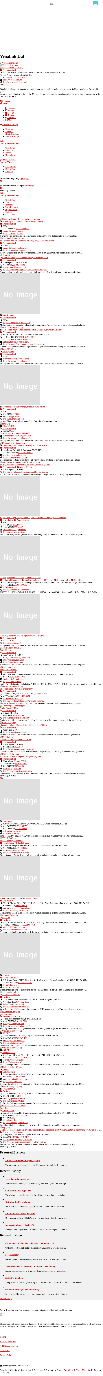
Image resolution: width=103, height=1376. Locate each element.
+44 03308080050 (27, 925)
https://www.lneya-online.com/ (16, 590)
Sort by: (9, 143)
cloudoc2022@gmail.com (14, 927)
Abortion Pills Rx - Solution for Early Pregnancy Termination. (28, 241)
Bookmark (6, 101)
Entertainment (8, 1052)
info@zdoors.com (11, 985)
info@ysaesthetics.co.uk (13, 850)
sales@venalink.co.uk (12, 80)
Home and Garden (10, 978)
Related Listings (12, 134)
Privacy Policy (6, 1355)
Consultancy (7, 901)
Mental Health (25, 467)
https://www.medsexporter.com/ (16, 322)
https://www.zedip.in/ (12, 681)
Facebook (11, 108)
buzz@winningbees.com (13, 1023)
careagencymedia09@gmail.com (17, 908)
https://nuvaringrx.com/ (13, 233)
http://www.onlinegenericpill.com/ (17, 771)
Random (9, 150)
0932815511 (19, 1096)
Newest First (10, 167)
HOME (3, 1337)
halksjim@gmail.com (12, 768)
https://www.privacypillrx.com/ (16, 361)
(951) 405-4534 (23, 696)
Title (7, 202)
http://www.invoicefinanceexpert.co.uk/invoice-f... (24, 1142)
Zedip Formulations (8, 669)
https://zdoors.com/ (11, 987)
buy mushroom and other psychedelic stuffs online (23, 407)
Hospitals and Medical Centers (15, 843)
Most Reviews (11, 207)
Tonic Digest (5, 650)
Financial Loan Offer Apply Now (20, 1213)
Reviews (9, 129)
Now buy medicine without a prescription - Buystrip (22, 636)
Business (6, 920)
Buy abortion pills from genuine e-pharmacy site (20, 756)
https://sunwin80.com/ (12, 1081)
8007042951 (19, 715)
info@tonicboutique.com (13, 660)
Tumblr (10, 115)
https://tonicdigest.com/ (13, 662)
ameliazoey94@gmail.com (14, 529)
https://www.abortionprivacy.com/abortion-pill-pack (25, 270)
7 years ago (24, 178)
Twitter (10, 110)
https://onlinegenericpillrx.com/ (16, 718)
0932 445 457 (21, 1057)
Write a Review (9, 160)
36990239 (16, 414)
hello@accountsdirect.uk (13, 1004)
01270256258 (21, 826)
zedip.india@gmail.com (13, 679)
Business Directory (8, 1341)
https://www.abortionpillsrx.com (17, 250)
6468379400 (19, 265)
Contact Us (5, 1350)
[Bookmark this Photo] (0, 181)
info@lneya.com (10, 587)
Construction (8, 1110)
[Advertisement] (51, 32)
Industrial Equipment (11, 580)
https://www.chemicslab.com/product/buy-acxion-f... (25, 472)
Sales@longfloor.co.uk (13, 1120)
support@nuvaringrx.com (14, 231)
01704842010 (21, 848)
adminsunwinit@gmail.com (15, 1079)
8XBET (5, 1050)
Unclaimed (10, 214)
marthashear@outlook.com (14, 455)
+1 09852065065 (25, 452)
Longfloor (4, 1108)
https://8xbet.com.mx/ (12, 1062)
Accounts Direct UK (11, 994)
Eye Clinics (7, 520)
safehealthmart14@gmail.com (16, 342)
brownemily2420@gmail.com (16, 359)
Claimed (8, 212)
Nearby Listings (12, 136)
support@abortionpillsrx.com (15, 248)
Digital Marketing (83, 1370)
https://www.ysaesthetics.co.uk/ (16, 853)
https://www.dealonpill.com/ (15, 457)
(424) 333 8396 (23, 657)
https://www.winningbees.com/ (16, 1026)
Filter (2, 141)
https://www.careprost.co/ (14, 532)
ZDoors (5, 975)
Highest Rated (11, 209)
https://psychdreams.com (13, 419)
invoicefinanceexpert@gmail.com (17, 1139)
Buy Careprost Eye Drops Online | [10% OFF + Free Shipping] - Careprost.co (33, 517)
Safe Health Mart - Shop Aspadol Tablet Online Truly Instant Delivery (32, 330)
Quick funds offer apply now (18, 1190)
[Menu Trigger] (95, 3)
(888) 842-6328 (23, 433)
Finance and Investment (12, 1132)
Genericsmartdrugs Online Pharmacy (15, 739)
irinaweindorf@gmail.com (14, 267)
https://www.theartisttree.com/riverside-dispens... (23, 701)
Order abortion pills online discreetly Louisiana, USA (25, 257)
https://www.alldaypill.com (14, 732)
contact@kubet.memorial (14, 1040)
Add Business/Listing (9, 1346)
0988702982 (19, 1077)
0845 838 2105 (22, 1137)
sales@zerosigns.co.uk (13, 831)
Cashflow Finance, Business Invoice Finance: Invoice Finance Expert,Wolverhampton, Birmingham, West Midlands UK (51, 1130)
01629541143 (21, 1115)
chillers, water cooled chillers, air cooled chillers (20, 577)
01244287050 (21, 77)
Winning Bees (6, 1014)
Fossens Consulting (65, 1370)
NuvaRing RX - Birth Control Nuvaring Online (22, 221)
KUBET (6, 1033)
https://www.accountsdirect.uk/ (16, 1007)
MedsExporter (8, 315)
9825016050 (19, 677)
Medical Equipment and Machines (38, 580)
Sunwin (5, 1069)
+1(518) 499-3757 (26, 337)
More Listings (6, 1298)
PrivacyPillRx (8, 351)
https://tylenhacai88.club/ (13, 1101)
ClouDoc (6, 917)
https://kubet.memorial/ (13, 1043)
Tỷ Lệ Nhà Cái (8, 1089)
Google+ (11, 113)
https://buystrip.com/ (12, 643)
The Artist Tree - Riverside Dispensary (16, 689)
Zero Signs (7, 821)
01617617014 (21, 1021)
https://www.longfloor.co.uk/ (15, 1122)
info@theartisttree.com (13, 698)
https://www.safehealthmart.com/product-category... (25, 344)
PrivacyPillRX (8, 426)
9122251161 (19, 747)
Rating (8, 153)
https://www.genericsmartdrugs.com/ (18, 749)
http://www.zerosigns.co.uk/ (15, 833)
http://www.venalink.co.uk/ (14, 82)
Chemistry (78, 580)
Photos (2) (9, 131)
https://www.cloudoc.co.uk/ (15, 930)
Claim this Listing (10, 124)
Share (4, 103)
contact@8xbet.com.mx (13, 1060)
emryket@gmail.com (12, 416)
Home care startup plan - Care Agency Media (19, 898)
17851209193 (21, 585)
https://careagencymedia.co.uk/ (16, 910)
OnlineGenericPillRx (9, 708)
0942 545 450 (21, 1038)
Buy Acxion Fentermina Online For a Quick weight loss (26, 465)
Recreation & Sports (11, 1016)
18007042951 (21, 764)
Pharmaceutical (9, 70)
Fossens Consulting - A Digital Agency (22, 1160)
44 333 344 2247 (25, 982)
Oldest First (10, 148)
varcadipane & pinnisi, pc (17, 1179)
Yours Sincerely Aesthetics (11, 840)
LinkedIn (11, 117)
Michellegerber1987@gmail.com (17, 436)
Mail (10, 120)
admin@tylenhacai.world (14, 1098)
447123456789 (22, 228)
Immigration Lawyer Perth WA (19, 1225)
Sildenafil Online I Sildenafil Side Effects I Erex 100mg (23, 725)
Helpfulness (10, 155)
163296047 (18, 525)
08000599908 (21, 905)
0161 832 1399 (22, 1002)
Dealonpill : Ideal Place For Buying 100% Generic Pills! (26, 445)
